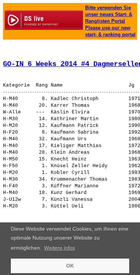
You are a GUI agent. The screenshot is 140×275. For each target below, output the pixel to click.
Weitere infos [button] (59, 248)
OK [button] (70, 266)
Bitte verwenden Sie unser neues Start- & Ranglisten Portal (108, 14)
